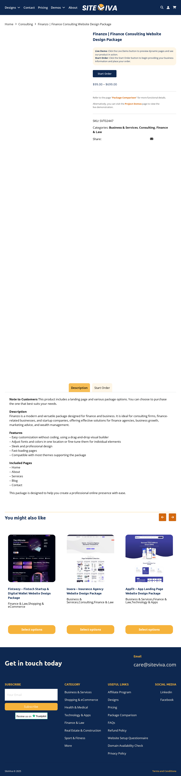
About (73, 7)
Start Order (105, 73)
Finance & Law (74, 723)
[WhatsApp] (144, 139)
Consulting (25, 24)
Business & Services (123, 127)
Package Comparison (122, 715)
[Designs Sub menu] (18, 7)
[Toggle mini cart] (174, 7)
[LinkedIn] (121, 139)
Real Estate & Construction (83, 730)
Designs (10, 7)
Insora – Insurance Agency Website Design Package (85, 591)
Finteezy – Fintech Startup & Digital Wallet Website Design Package (29, 593)
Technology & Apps (78, 715)
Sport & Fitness (75, 738)
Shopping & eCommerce (81, 700)
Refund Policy (117, 730)
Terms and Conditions (164, 771)
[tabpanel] (90, 446)
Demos (56, 7)
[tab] (79, 387)
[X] (114, 139)
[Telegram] (136, 139)
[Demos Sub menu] (63, 7)
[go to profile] (168, 7)
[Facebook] (106, 139)
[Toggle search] (162, 7)
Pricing (43, 7)
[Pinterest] (129, 139)
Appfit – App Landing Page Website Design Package (144, 591)
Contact (29, 7)
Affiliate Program (119, 692)
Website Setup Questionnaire (128, 738)
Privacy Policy (117, 753)
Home (9, 24)
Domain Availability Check (125, 746)
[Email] (151, 139)
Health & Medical (76, 707)
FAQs (111, 723)
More (68, 746)
